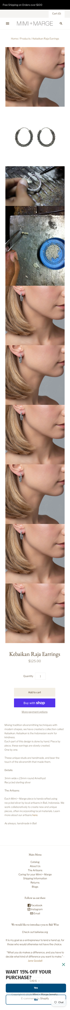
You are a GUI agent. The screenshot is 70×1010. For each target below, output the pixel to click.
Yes (36, 987)
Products (25, 38)
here (35, 815)
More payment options (35, 711)
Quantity (28, 676)
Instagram (36, 909)
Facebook (36, 905)
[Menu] (7, 23)
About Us (35, 866)
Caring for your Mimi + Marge (35, 874)
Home (14, 38)
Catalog (35, 861)
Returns (35, 882)
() (56, 13)
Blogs (35, 886)
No (36, 999)
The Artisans (35, 870)
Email (36, 913)
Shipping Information (35, 878)
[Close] (63, 964)
